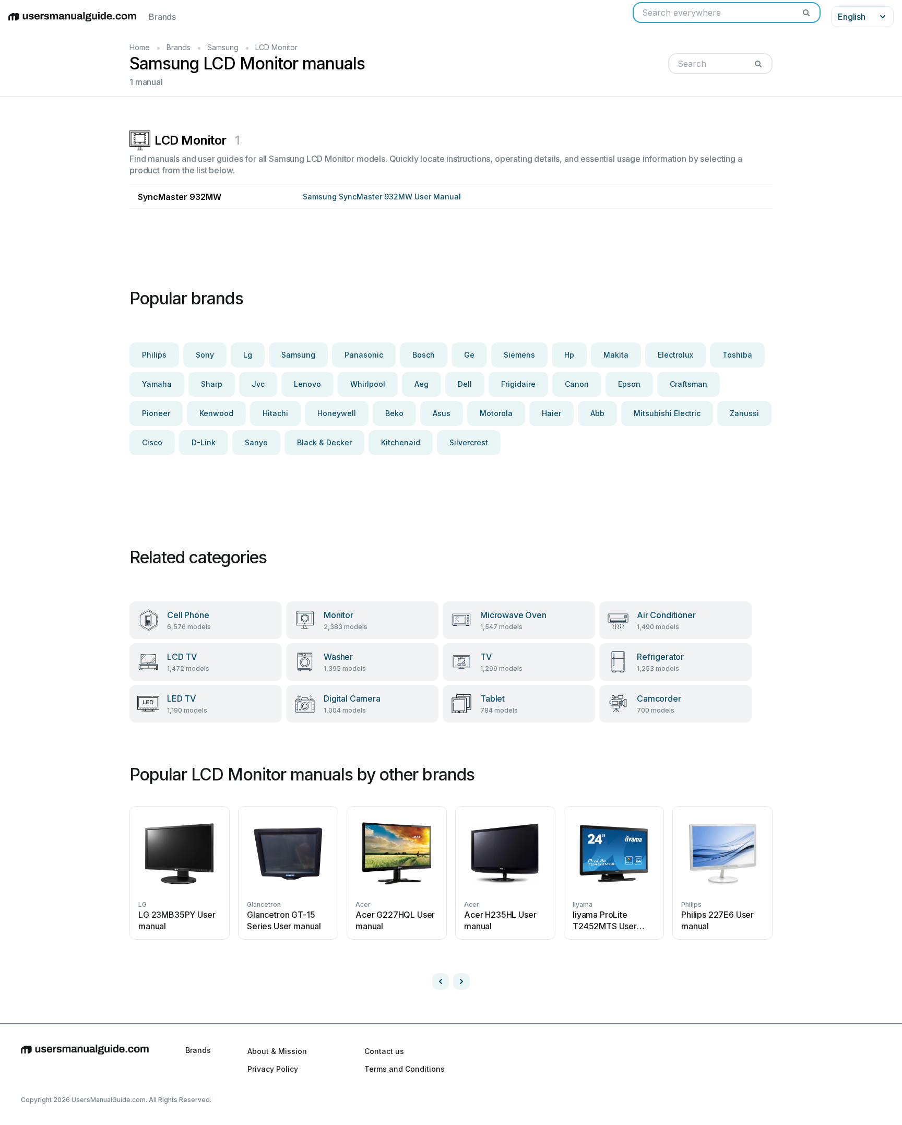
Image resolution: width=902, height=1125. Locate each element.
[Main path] (85, 1060)
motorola (496, 413)
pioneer (156, 413)
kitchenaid (400, 442)
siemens (519, 354)
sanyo (256, 442)
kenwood (216, 413)
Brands (162, 16)
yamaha (157, 384)
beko (394, 413)
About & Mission (277, 1051)
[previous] (440, 981)
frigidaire (518, 384)
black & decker (324, 442)
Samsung (223, 47)
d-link (204, 442)
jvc (258, 384)
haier (551, 413)
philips (154, 354)
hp (569, 354)
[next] (461, 981)
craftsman (688, 384)
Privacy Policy (272, 1068)
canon (577, 384)
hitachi (275, 413)
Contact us (384, 1051)
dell (465, 384)
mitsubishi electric (667, 413)
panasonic (364, 354)
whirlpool (367, 384)
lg (247, 354)
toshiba (737, 354)
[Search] (805, 12)
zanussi (744, 413)
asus (441, 413)
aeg (421, 384)
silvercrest (468, 442)
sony (205, 354)
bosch (423, 354)
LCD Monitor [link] (276, 47)
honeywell (336, 413)
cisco (152, 442)
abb (597, 413)
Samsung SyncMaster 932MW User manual (382, 196)
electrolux (675, 354)
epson (629, 384)
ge (469, 354)
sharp (211, 384)
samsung (298, 354)
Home (139, 47)
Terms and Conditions (404, 1068)
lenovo (307, 384)
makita (615, 354)
